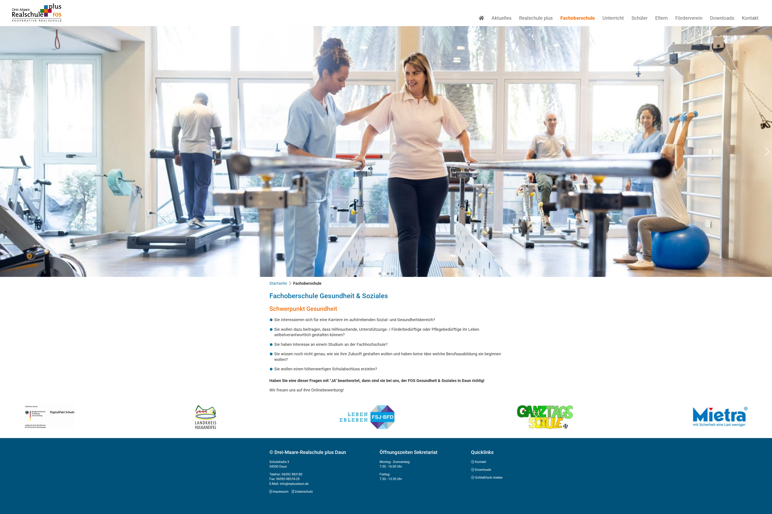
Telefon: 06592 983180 (285, 474)
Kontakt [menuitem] (480, 462)
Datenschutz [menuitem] (304, 492)
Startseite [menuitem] (278, 283)
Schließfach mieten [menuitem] (489, 477)
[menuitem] (481, 18)
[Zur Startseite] (37, 13)
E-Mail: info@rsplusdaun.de (288, 484)
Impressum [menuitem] (280, 492)
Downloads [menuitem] (483, 470)
